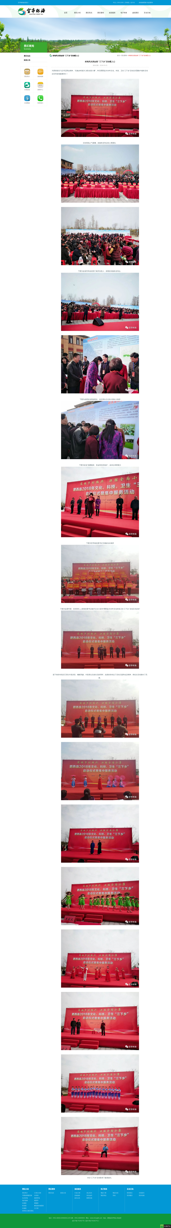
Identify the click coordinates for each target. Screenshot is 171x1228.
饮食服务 (77, 1195)
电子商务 (124, 13)
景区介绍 (77, 13)
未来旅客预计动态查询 (146, 2)
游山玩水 (89, 1193)
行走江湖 (77, 1193)
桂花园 (24, 1205)
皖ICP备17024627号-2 (92, 1221)
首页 (65, 13)
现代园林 (25, 1200)
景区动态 (27, 56)
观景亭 (36, 1200)
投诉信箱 (141, 1195)
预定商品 (103, 1195)
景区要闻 (100, 13)
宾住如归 (89, 1195)
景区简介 (25, 1193)
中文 (114, 2)
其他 (114, 1195)
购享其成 (89, 1198)
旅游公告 (27, 60)
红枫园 (24, 1203)
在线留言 (141, 1193)
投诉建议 (129, 1195)
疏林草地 (37, 1198)
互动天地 (147, 13)
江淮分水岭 (37, 1193)
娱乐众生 (77, 1198)
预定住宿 (115, 1193)
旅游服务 (112, 13)
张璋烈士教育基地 (27, 1211)
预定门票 (103, 1193)
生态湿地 (25, 1198)
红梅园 (24, 1208)
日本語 (127, 2)
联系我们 (129, 1193)
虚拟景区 (135, 13)
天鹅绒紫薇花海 (27, 1195)
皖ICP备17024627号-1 (78, 1221)
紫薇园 (36, 1203)
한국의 (133, 2)
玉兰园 (36, 1208)
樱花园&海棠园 (39, 1205)
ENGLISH (120, 2)
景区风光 (89, 13)
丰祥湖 (36, 1195)
